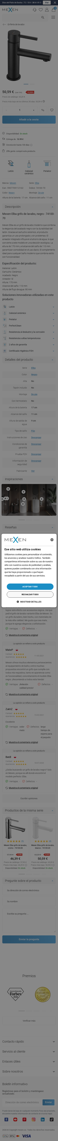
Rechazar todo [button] (30, 594)
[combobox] (52, 539)
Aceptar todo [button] (30, 586)
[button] (29, 601)
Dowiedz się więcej (13, 579)
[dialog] (28, 570)
